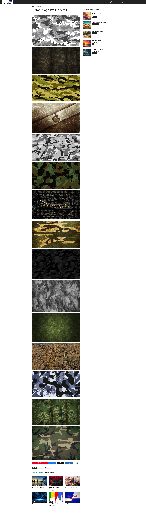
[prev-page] (33, 508)
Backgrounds (36, 485)
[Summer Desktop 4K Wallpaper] (87, 43)
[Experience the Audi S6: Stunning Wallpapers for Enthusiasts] (56, 481)
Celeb (66, 485)
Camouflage (40, 467)
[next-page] (36, 508)
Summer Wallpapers (97, 31)
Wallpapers (47, 467)
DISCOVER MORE (50, 472)
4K (93, 44)
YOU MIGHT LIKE (37, 472)
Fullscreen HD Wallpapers (38, 487)
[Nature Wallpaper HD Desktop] (87, 16)
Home (33, 6)
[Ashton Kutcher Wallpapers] (72, 481)
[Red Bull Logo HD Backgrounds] (72, 497)
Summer (94, 33)
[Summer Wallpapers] (87, 34)
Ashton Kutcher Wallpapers (71, 487)
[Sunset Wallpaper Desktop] (87, 25)
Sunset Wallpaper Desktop (99, 22)
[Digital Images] (39, 497)
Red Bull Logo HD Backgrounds (72, 503)
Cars (50, 485)
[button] (120, 2)
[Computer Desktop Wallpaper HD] (87, 52)
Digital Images (35, 503)
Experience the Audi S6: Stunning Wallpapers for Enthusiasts (54, 489)
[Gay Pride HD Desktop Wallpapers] (56, 497)
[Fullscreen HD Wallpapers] (39, 481)
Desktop (51, 501)
